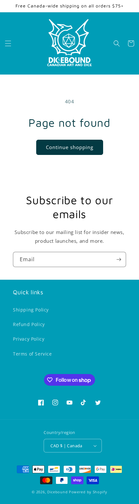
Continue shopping (69, 147)
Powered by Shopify (88, 491)
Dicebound (57, 491)
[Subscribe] (119, 259)
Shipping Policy (31, 310)
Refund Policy (29, 324)
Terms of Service (32, 354)
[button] (8, 43)
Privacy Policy (28, 339)
